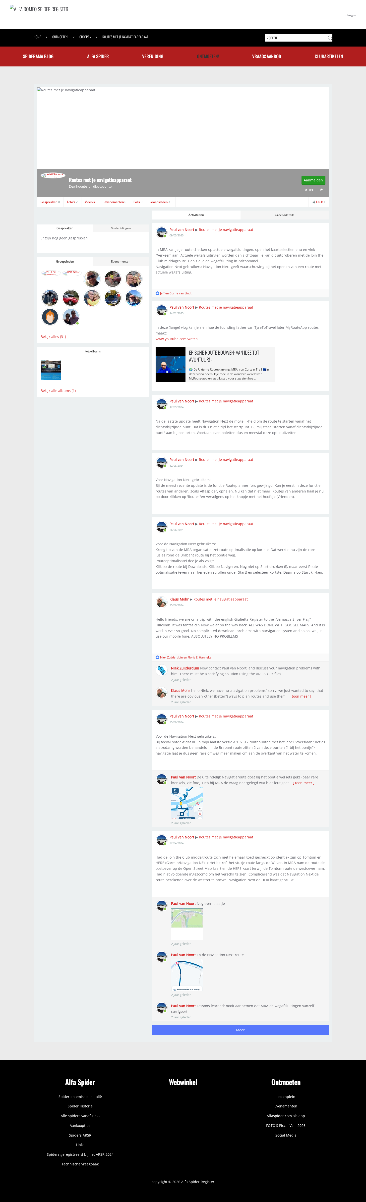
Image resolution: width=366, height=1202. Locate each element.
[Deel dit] (321, 189)
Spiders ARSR (80, 1135)
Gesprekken (50, 202)
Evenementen (120, 261)
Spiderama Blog (38, 56)
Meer (240, 1030)
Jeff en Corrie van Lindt (175, 293)
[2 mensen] (157, 657)
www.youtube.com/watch (177, 338)
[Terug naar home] (84, 14)
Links (80, 1144)
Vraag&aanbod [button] (266, 56)
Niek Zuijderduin (185, 668)
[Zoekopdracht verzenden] (329, 38)
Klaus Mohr (179, 599)
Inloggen (350, 15)
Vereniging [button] (152, 56)
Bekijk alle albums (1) (58, 390)
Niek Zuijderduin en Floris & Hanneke (185, 657)
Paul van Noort (182, 229)
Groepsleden (161, 202)
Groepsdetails (284, 215)
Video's (91, 202)
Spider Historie (80, 1106)
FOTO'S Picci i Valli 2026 (285, 1125)
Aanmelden (313, 180)
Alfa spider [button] (98, 56)
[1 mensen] (157, 293)
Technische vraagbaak (80, 1164)
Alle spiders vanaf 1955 (80, 1115)
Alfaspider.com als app (286, 1115)
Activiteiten (196, 215)
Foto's (72, 202)
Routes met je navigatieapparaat (226, 229)
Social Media (286, 1135)
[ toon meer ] (300, 696)
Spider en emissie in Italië (80, 1096)
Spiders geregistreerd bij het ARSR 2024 (80, 1154)
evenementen (115, 202)
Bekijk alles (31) (53, 336)
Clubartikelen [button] (329, 56)
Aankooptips (80, 1125)
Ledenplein (286, 1096)
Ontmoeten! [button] (208, 56)
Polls (137, 202)
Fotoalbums (93, 351)
